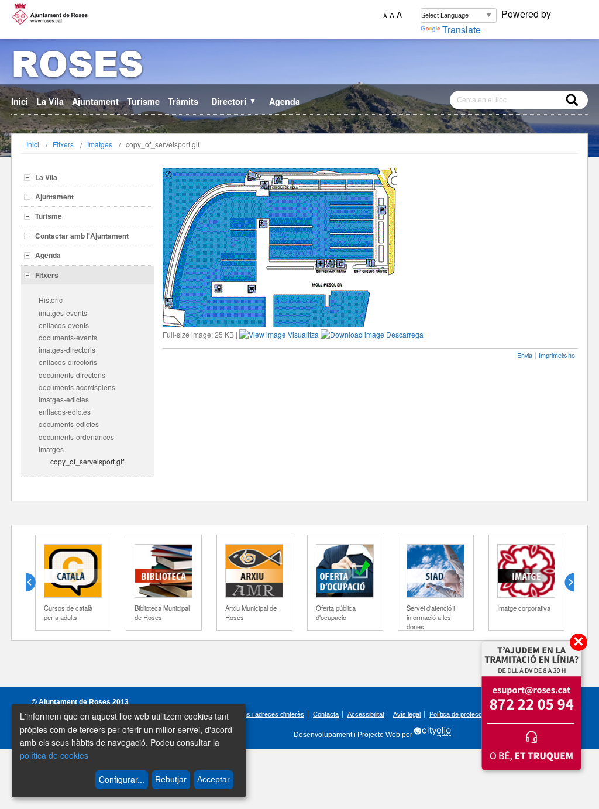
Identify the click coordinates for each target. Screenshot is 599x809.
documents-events (68, 337)
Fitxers (63, 144)
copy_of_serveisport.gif (87, 461)
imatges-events (63, 313)
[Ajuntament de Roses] (299, 66)
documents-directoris (72, 375)
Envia (524, 355)
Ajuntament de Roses (75, 702)
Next (564, 582)
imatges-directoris (67, 349)
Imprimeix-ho (557, 355)
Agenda (284, 101)
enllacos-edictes (65, 411)
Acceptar (213, 779)
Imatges (99, 144)
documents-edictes (69, 424)
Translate (461, 29)
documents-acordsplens (77, 387)
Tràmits (183, 101)
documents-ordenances (76, 437)
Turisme (143, 101)
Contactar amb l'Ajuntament (82, 235)
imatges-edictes (64, 399)
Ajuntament (95, 101)
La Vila (50, 101)
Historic (51, 300)
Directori (233, 101)
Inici (19, 101)
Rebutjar (171, 779)
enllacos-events (64, 325)
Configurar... (121, 779)
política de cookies (54, 755)
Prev (35, 582)
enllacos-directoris (68, 362)
